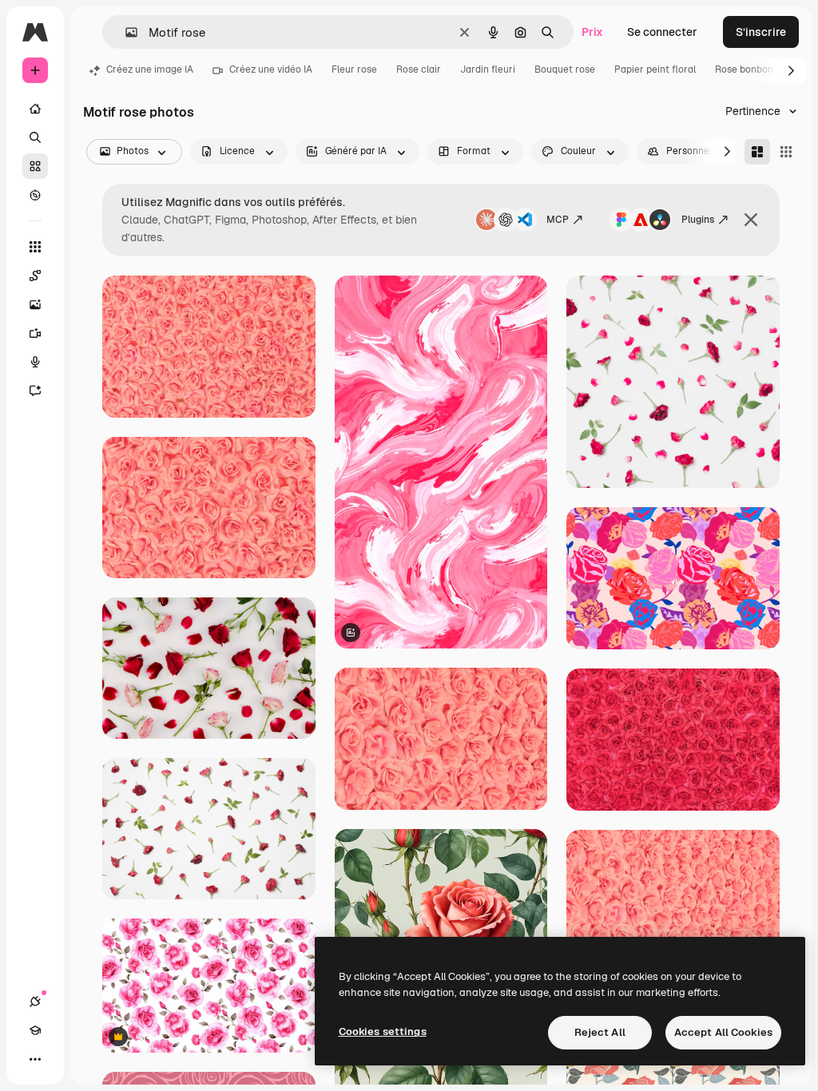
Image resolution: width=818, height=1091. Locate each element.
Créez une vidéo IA (270, 69)
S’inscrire (761, 32)
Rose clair (418, 69)
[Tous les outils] (35, 247)
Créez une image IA (149, 69)
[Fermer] (750, 219)
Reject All (599, 1032)
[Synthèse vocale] (35, 362)
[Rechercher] (35, 137)
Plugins (697, 219)
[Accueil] (35, 108)
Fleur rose (354, 69)
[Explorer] (35, 195)
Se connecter (662, 32)
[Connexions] (35, 1001)
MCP (557, 219)
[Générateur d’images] (35, 304)
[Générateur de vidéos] (35, 333)
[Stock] (35, 166)
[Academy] (35, 1030)
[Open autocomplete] (125, 32)
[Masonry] (757, 152)
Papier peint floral (655, 69)
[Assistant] (35, 390)
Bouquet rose (564, 69)
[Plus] (35, 1059)
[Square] (786, 152)
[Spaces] (35, 275)
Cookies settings (383, 1031)
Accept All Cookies (723, 1032)
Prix (592, 32)
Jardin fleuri (487, 69)
